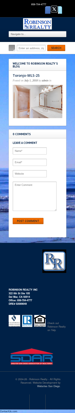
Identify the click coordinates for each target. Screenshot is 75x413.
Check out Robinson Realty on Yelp (57, 326)
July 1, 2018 (31, 80)
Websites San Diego (48, 386)
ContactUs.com (8, 411)
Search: (12, 48)
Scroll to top (37, 402)
